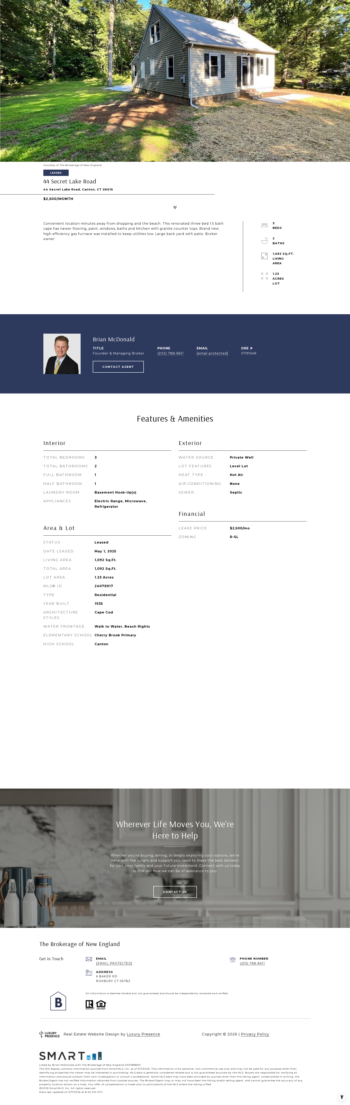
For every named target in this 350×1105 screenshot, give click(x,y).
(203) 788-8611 (170, 353)
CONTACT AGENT (118, 367)
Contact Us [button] (175, 892)
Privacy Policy (255, 1034)
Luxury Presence (143, 1034)
